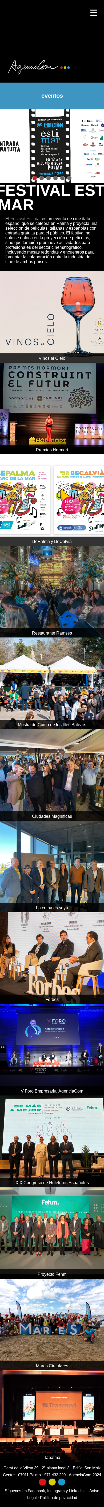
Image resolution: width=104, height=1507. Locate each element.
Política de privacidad (58, 1497)
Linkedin (76, 1490)
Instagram (56, 1490)
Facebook (36, 1490)
